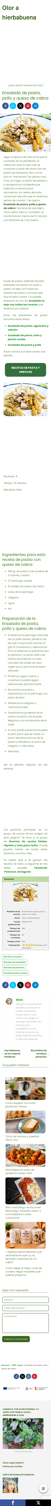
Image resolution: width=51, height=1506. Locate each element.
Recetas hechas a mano (16, 973)
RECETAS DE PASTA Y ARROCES (25, 370)
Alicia (19, 999)
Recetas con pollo (12, 956)
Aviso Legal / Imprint (13, 1462)
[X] (20, 106)
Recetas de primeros (14, 967)
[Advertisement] (25, 55)
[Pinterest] (28, 106)
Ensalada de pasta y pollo (24, 345)
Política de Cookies (13, 1466)
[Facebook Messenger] (13, 106)
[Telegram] (35, 106)
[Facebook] (5, 106)
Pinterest (10, 871)
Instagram (24, 871)
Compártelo (13, 1502)
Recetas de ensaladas (15, 962)
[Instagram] (28, 1376)
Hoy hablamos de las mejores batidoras (12, 1053)
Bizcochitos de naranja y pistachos (39, 1053)
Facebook (40, 867)
